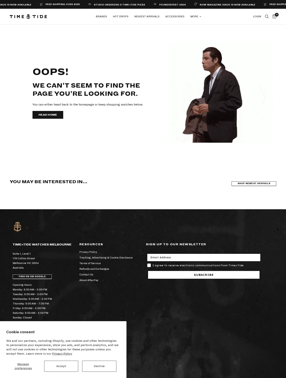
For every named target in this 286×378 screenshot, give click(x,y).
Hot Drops (120, 16)
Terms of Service (90, 263)
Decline (99, 366)
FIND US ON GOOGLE (32, 276)
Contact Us (86, 274)
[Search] (267, 16)
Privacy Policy (62, 353)
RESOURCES (91, 244)
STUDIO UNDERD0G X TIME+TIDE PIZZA (112, 5)
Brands (101, 16)
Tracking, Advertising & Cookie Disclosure (106, 257)
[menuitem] (101, 16)
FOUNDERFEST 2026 (165, 5)
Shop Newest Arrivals (254, 183)
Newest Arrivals (147, 16)
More (194, 16)
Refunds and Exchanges (94, 268)
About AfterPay (88, 280)
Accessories (174, 16)
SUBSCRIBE (204, 275)
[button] (47, 115)
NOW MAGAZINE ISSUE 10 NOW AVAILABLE (220, 5)
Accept (61, 366)
